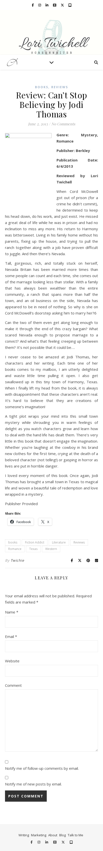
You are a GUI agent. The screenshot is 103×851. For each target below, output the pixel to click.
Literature (59, 542)
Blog (62, 835)
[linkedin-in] (47, 5)
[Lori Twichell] (51, 32)
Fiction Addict (34, 542)
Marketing (38, 835)
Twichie (17, 560)
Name (11, 612)
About (52, 835)
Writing (23, 835)
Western (51, 549)
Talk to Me (75, 835)
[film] (55, 5)
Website (12, 660)
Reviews (59, 87)
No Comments (63, 123)
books (12, 542)
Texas (33, 549)
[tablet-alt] (69, 5)
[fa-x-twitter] (63, 5)
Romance (15, 549)
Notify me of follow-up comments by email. (42, 768)
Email (11, 636)
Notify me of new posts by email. (33, 783)
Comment (13, 685)
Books (41, 87)
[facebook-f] (33, 5)
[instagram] (40, 5)
